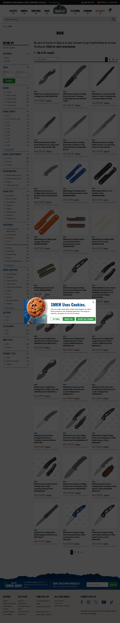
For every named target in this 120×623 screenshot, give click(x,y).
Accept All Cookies (86, 319)
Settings (56, 319)
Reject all (69, 319)
